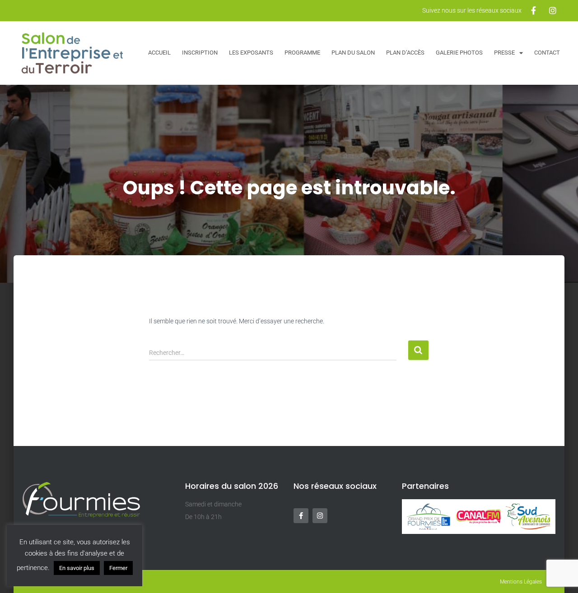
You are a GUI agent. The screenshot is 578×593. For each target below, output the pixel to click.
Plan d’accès (405, 52)
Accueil (159, 52)
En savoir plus (76, 568)
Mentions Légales (521, 582)
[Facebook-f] (301, 515)
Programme (302, 52)
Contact (547, 52)
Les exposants (251, 52)
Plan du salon (353, 52)
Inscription (200, 52)
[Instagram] (319, 515)
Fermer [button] (118, 568)
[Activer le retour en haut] (560, 575)
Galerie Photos (459, 52)
